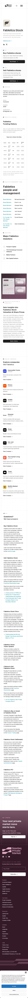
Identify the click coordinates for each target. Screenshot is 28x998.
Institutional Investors (7, 904)
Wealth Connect (6, 891)
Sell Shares (13, 81)
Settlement (4, 893)
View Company (7, 379)
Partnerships (5, 933)
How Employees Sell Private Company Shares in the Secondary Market (13, 600)
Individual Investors (6, 902)
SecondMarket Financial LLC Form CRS (11, 954)
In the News (5, 938)
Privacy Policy (5, 947)
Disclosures (5, 949)
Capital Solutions (6, 889)
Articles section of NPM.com (13, 593)
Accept (14, 986)
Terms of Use (5, 945)
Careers (4, 931)
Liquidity (4, 886)
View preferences (14, 994)
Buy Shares (13, 61)
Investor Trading (11, 733)
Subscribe (13, 874)
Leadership (4, 929)
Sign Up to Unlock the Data (14, 137)
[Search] (16, 5)
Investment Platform (6, 882)
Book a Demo (14, 341)
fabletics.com (6, 41)
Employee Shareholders (7, 907)
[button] (26, 972)
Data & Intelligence (6, 884)
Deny (14, 990)
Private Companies (6, 900)
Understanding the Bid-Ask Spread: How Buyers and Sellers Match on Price (14, 636)
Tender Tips (5, 918)
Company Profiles (6, 920)
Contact (4, 936)
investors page (11, 551)
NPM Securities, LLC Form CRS (9, 951)
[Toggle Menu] (21, 6)
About (3, 927)
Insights (4, 916)
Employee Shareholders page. (12, 583)
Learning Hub (5, 913)
